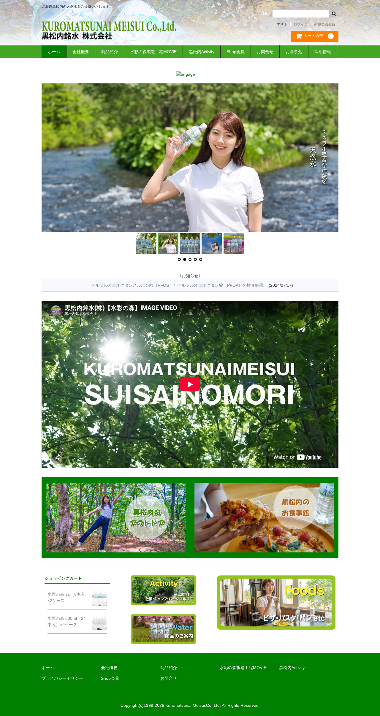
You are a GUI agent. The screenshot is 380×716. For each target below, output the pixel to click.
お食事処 (294, 51)
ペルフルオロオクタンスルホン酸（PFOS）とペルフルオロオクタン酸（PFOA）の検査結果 (177, 285)
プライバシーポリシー (62, 678)
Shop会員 (236, 51)
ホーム (54, 51)
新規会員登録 (324, 24)
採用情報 (322, 51)
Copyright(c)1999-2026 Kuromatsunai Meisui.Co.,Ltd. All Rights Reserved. (190, 705)
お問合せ (265, 51)
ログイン (301, 24)
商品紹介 (109, 51)
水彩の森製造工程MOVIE (153, 51)
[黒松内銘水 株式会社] (109, 33)
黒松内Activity (201, 51)
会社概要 (80, 51)
